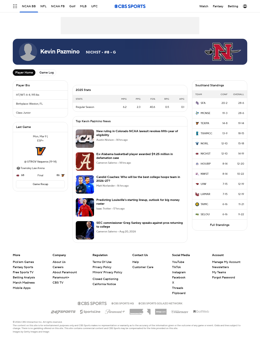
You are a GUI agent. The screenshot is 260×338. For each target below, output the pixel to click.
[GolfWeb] (201, 312)
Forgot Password (223, 277)
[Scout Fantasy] (180, 311)
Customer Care (142, 267)
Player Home (24, 72)
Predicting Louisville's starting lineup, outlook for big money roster (138, 201)
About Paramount (65, 272)
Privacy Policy (102, 267)
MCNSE (205, 113)
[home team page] (40, 151)
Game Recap (40, 184)
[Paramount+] (115, 311)
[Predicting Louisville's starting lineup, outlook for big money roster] (85, 207)
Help (135, 262)
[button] (15, 6)
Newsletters (220, 267)
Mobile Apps (21, 288)
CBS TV (58, 283)
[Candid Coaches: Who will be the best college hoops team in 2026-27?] (85, 184)
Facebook (178, 277)
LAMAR (205, 194)
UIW (203, 184)
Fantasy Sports (23, 267)
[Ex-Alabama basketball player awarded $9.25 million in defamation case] (85, 161)
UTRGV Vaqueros (37, 161)
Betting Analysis (24, 277)
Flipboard (179, 293)
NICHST (206, 153)
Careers (58, 267)
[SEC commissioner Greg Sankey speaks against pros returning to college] (85, 230)
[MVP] (161, 310)
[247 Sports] (63, 311)
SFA (203, 103)
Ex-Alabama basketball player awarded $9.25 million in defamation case (134, 156)
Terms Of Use (102, 262)
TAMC (204, 204)
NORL (204, 143)
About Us (59, 262)
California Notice (104, 284)
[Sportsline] (90, 311)
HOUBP (206, 164)
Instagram (179, 272)
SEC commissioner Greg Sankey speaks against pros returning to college (139, 224)
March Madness (24, 283)
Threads (177, 288)
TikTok (176, 267)
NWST (205, 174)
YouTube (178, 262)
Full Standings (219, 225)
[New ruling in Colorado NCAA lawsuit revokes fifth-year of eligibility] (85, 138)
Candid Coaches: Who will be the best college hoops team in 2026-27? (138, 179)
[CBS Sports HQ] (122, 303)
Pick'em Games (23, 262)
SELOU (205, 214)
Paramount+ (61, 277)
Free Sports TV (23, 272)
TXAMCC (206, 133)
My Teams (219, 272)
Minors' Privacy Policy (107, 272)
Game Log (46, 72)
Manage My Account (226, 262)
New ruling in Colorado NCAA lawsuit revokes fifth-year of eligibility (137, 133)
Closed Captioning (105, 279)
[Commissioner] (140, 310)
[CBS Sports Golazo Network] (160, 303)
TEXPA (205, 123)
